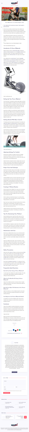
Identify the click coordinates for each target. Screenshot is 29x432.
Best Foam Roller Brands (22, 402)
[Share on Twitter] (1, 27)
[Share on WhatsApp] (1, 30)
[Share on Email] (1, 28)
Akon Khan (16, 342)
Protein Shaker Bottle (8, 402)
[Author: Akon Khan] (12, 342)
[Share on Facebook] (1, 25)
